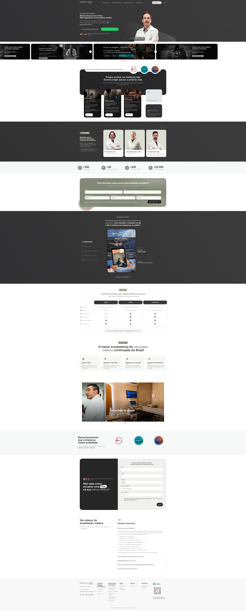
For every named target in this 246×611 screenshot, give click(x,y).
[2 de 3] (185, 51)
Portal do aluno (134, 586)
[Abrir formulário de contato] (154, 110)
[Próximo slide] (155, 51)
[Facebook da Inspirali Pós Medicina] (84, 595)
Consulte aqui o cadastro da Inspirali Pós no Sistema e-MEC (159, 597)
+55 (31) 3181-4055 (84, 589)
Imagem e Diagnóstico (113, 591)
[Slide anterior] (90, 51)
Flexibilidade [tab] (87, 242)
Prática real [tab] (87, 246)
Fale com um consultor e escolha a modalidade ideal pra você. (122, 330)
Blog (98, 593)
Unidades (99, 591)
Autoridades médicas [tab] (90, 251)
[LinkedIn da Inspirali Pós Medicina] (89, 595)
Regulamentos (122, 586)
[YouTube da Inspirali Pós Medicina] (92, 595)
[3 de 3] (60, 51)
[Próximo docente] (164, 127)
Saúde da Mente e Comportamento (112, 597)
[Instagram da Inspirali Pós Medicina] (81, 595)
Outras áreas (111, 600)
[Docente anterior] (161, 127)
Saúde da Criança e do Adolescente (112, 588)
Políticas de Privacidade (157, 498)
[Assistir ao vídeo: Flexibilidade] (121, 251)
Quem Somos (100, 589)
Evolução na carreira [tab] (90, 260)
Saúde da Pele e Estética (111, 594)
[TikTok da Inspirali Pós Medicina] (86, 595)
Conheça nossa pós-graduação (90, 29)
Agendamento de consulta (145, 586)
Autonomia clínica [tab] (89, 255)
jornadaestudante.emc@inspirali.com (88, 591)
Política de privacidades (122, 589)
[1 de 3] (123, 51)
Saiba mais (88, 114)
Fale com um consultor (111, 29)
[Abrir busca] (164, 2)
